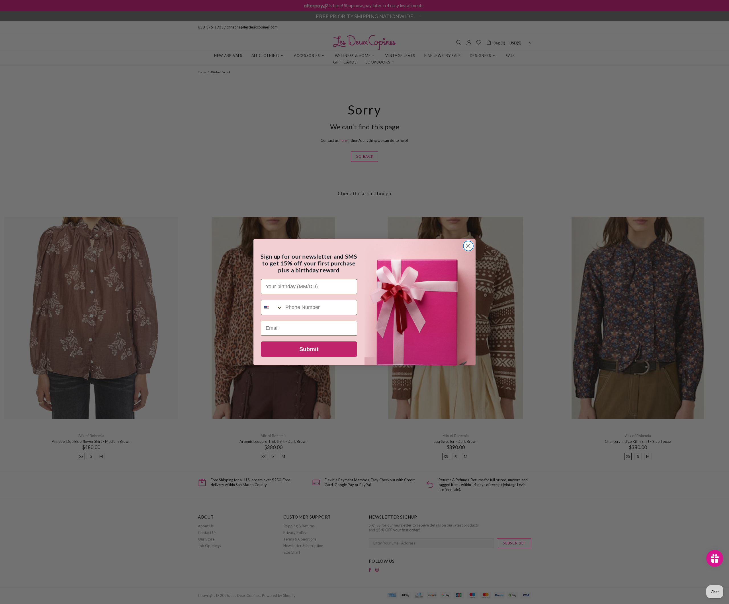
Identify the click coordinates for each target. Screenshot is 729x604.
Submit (309, 349)
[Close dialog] (468, 246)
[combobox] (271, 307)
